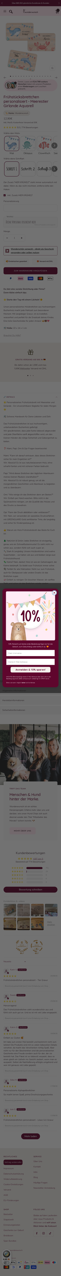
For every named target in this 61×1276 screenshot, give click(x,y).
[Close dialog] (54, 593)
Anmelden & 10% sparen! (31, 669)
